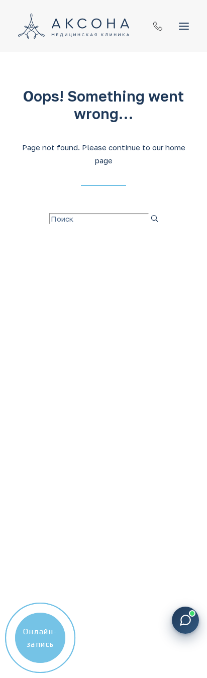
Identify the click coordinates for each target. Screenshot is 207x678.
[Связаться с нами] (185, 620)
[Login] (153, 26)
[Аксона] (73, 26)
